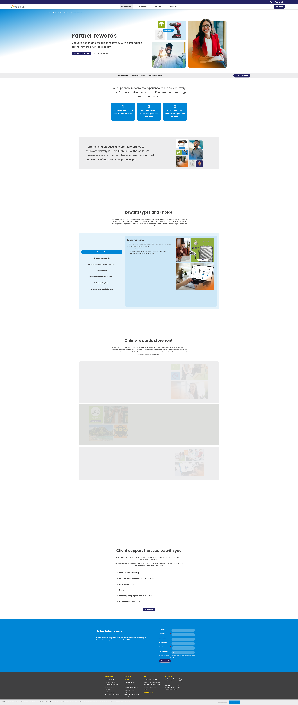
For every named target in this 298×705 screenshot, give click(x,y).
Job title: (165, 647)
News (145, 689)
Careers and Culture (150, 679)
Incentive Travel (110, 682)
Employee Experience (111, 684)
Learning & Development (112, 694)
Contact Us (148, 693)
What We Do (109, 676)
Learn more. (127, 702)
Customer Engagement (131, 694)
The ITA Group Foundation (152, 684)
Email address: (165, 638)
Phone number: (163, 642)
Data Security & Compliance (172, 689)
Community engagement (152, 682)
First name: (165, 629)
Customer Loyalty (110, 687)
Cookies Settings (222, 702)
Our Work (128, 676)
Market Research (110, 692)
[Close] (295, 702)
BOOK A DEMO (165, 661)
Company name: (165, 651)
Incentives (108, 689)
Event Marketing (110, 679)
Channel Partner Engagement (129, 691)
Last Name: (165, 633)
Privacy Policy (178, 685)
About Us (147, 676)
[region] (149, 702)
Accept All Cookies (234, 702)
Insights (127, 679)
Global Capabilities (150, 687)
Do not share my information (172, 687)
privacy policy (173, 657)
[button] (271, 2)
